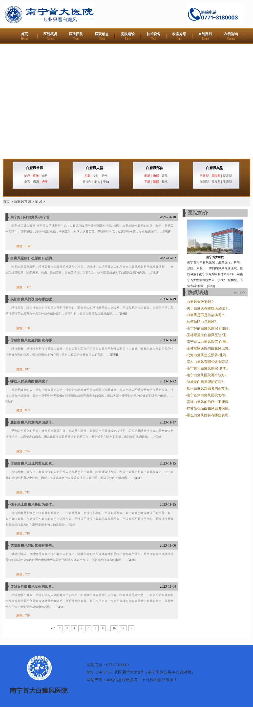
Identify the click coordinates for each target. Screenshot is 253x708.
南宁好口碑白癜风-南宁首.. (31, 217)
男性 (104, 175)
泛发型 (227, 175)
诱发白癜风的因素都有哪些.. (32, 545)
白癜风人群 (94, 168)
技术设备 (154, 36)
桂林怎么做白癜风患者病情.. (208, 408)
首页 (24, 36)
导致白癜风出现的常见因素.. (32, 463)
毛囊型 (227, 181)
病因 (36, 181)
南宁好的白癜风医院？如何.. (208, 328)
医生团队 (76, 36)
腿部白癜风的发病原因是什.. (32, 422)
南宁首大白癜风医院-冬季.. (207, 368)
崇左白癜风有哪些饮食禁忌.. (208, 362)
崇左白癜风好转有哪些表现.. (208, 415)
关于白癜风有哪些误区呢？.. (208, 308)
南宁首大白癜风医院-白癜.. (207, 342)
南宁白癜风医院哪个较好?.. (207, 375)
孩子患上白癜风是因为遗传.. (32, 504)
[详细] (167, 231)
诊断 (44, 175)
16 (114, 628)
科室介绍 (179, 36)
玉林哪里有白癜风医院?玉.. (207, 335)
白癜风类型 (214, 168)
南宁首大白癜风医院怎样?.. (207, 395)
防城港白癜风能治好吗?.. (206, 382)
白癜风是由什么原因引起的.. (32, 258)
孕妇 (106, 181)
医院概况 (50, 36)
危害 (27, 181)
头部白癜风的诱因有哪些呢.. (32, 299)
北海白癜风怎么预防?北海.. (207, 355)
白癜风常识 (34, 168)
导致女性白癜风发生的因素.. (32, 586)
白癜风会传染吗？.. (201, 302)
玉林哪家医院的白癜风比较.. (208, 348)
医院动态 (102, 36)
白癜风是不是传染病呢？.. (207, 315)
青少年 (87, 181)
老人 (97, 181)
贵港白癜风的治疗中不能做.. (208, 402)
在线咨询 (231, 36)
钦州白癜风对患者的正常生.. (208, 388)
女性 (96, 175)
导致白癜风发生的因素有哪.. (32, 340)
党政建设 (128, 36)
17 (122, 628)
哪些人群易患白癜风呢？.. (30, 381)
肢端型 (204, 181)
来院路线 (205, 36)
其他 (165, 181)
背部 (165, 175)
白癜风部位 (154, 168)
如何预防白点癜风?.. (202, 322)
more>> (239, 292)
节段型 (215, 181)
